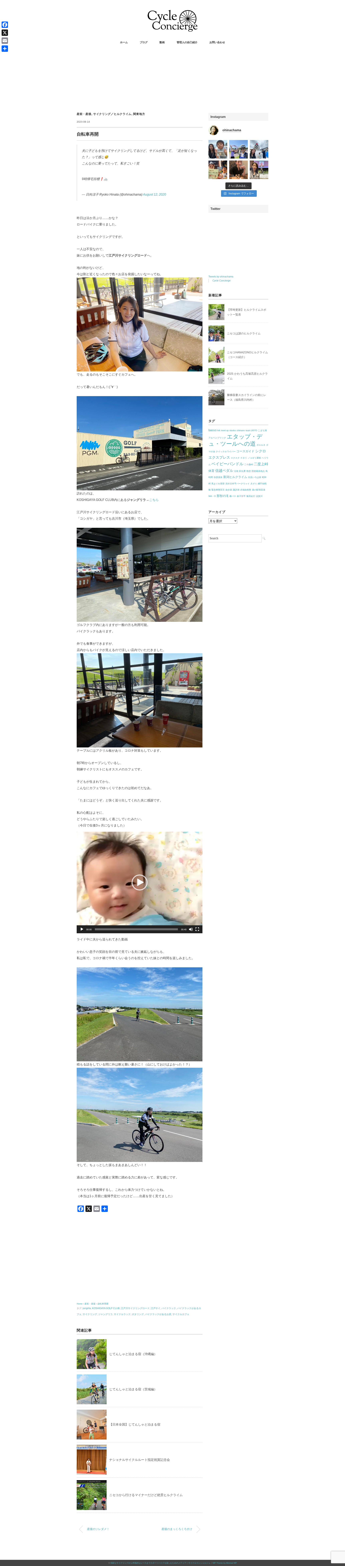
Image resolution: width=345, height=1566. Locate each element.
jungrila (87, 1308)
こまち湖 (262, 430)
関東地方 (139, 114)
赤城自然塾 (245, 490)
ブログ (144, 42)
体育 (211, 470)
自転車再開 (102, 1304)
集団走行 (250, 496)
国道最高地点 (258, 471)
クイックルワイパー (226, 451)
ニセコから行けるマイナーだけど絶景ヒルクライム (146, 1495)
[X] (5, 33)
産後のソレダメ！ (98, 1529)
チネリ (243, 458)
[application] (139, 882)
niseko (232, 430)
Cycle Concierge (221, 280)
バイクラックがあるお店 (158, 1314)
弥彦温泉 (218, 477)
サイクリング (90, 1314)
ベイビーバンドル (227, 464)
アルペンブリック (217, 438)
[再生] (82, 929)
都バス (232, 496)
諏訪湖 (236, 490)
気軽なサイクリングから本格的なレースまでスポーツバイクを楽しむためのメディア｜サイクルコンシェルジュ (160, 1563)
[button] (140, 882)
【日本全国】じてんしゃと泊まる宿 (134, 1424)
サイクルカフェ (180, 1314)
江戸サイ (155, 1308)
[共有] (5, 49)
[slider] (136, 929)
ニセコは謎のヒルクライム (244, 333)
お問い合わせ (217, 42)
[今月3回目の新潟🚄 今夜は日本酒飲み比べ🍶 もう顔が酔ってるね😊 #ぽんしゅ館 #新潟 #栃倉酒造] (238, 170)
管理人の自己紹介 (187, 42)
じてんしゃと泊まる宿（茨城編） (133, 1389)
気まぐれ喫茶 (218, 483)
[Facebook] (5, 25)
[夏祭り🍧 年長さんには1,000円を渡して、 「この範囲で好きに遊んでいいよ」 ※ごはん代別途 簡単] (217, 149)
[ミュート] (191, 929)
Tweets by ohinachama (220, 276)
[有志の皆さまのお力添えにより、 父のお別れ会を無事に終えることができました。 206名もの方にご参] (259, 170)
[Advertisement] (172, 79)
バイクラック (169, 1308)
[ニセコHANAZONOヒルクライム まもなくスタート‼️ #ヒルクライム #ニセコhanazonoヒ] (238, 149)
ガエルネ (261, 445)
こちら (154, 499)
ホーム (124, 42)
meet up (225, 430)
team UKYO (251, 430)
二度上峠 (261, 464)
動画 (162, 42)
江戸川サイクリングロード (135, 1308)
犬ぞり (253, 483)
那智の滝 (223, 496)
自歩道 (228, 490)
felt (218, 430)
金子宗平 (241, 496)
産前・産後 (84, 114)
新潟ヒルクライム (235, 477)
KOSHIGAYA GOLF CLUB (106, 1308)
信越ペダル (224, 471)
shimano (241, 430)
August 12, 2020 (154, 194)
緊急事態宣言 (218, 490)
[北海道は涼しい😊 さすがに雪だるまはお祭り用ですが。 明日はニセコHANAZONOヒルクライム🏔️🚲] (259, 149)
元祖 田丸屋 (240, 471)
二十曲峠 (248, 464)
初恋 (248, 471)
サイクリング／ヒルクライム (112, 114)
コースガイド (245, 451)
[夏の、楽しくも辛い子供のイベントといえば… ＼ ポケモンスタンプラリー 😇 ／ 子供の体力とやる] (217, 170)
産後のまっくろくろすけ (177, 1529)
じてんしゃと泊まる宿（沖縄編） (133, 1354)
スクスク (235, 458)
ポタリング (138, 1314)
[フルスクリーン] (197, 929)
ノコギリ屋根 (254, 458)
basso (212, 430)
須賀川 (259, 496)
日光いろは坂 (254, 477)
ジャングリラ (105, 1314)
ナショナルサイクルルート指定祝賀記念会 (139, 1459)
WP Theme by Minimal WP (225, 1563)
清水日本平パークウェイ (237, 483)
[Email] (5, 41)
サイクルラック (122, 1314)
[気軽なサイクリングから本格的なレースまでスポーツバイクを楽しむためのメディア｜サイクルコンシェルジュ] (172, 13)
